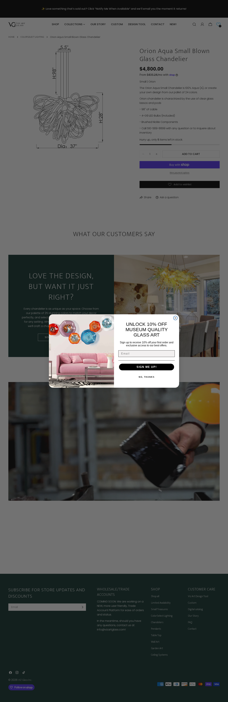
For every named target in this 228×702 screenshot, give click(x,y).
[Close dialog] (175, 318)
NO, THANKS (147, 377)
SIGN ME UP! (147, 367)
